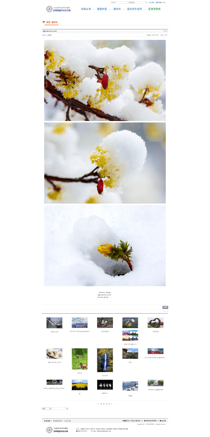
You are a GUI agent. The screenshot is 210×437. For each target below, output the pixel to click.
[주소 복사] (165, 31)
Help (164, 2)
